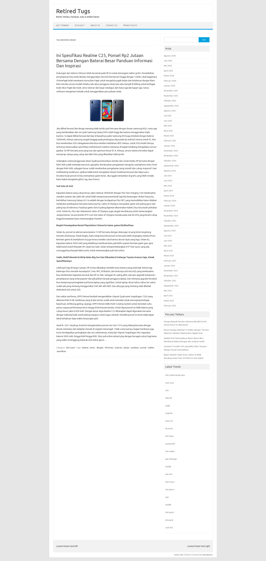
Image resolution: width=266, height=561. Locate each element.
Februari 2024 (170, 201)
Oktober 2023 (170, 221)
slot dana (169, 436)
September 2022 (171, 286)
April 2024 (168, 191)
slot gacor (169, 489)
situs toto (169, 383)
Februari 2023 (170, 261)
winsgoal (169, 520)
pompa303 (170, 444)
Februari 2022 (170, 305)
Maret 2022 (169, 301)
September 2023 (171, 226)
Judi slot (169, 527)
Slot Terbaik (62, 25)
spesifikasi (61, 351)
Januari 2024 (169, 205)
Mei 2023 (168, 246)
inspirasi (118, 347)
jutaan (126, 347)
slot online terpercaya (175, 375)
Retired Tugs (73, 11)
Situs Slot (80, 25)
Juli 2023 (167, 236)
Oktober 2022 (170, 280)
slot (167, 390)
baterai (85, 347)
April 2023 (168, 251)
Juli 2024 (167, 176)
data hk (168, 398)
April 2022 (168, 295)
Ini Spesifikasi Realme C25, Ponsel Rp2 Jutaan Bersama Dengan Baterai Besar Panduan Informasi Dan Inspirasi (104, 60)
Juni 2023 (168, 241)
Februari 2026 (170, 81)
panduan (135, 347)
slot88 (168, 466)
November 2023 (171, 216)
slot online (170, 451)
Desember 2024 (171, 151)
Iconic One (178, 555)
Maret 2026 (169, 76)
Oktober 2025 (170, 101)
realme (151, 347)
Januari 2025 (169, 146)
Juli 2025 (167, 116)
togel (167, 406)
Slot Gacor (70, 347)
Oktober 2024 (170, 161)
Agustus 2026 (170, 56)
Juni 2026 (168, 61)
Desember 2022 (171, 270)
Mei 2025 (168, 126)
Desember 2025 (171, 91)
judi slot (168, 474)
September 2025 (171, 106)
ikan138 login (171, 459)
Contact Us (111, 25)
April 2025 (168, 131)
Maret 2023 (169, 255)
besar (92, 347)
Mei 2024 (168, 186)
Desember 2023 (171, 211)
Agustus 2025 (170, 111)
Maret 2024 (169, 196)
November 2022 (171, 276)
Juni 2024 (168, 180)
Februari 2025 (170, 141)
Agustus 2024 (170, 171)
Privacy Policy (130, 25)
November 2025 (171, 96)
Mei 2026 (168, 66)
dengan (100, 347)
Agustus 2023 (170, 230)
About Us (95, 25)
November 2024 (171, 155)
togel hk (168, 413)
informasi (109, 347)
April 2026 (168, 71)
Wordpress (208, 555)
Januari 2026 (169, 86)
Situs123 (169, 421)
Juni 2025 (168, 121)
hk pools (169, 428)
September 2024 (171, 166)
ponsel (143, 347)
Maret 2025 (169, 136)
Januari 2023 (169, 266)
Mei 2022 (168, 291)
